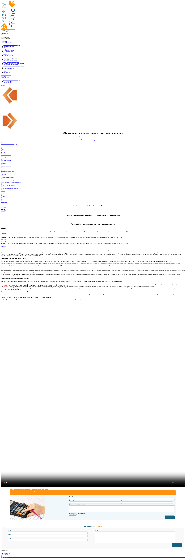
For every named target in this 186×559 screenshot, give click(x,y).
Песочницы (6, 54)
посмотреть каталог (5, 220)
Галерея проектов (5, 77)
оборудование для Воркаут (170, 294)
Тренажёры (6, 59)
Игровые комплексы (8, 46)
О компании (4, 41)
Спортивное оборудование (10, 58)
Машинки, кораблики (8, 55)
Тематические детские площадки (11, 45)
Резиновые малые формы (9, 56)
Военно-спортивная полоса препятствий (13, 63)
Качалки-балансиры (8, 51)
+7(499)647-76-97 (5, 30)
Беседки (5, 67)
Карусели (5, 49)
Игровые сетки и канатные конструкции (13, 66)
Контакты (3, 85)
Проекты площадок (8, 82)
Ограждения (6, 72)
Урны (4, 71)
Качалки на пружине (8, 52)
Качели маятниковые (8, 50)
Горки (4, 47)
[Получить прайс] (11, 29)
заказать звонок (4, 33)
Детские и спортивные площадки (11, 80)
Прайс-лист (3, 76)
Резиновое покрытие (6, 75)
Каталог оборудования (6, 42)
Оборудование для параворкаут (11, 62)
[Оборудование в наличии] (4, 29)
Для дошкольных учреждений (10, 64)
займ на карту (91, 140)
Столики (5, 69)
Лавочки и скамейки (8, 68)
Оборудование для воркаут (10, 60)
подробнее (3, 233)
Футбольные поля (7, 81)
